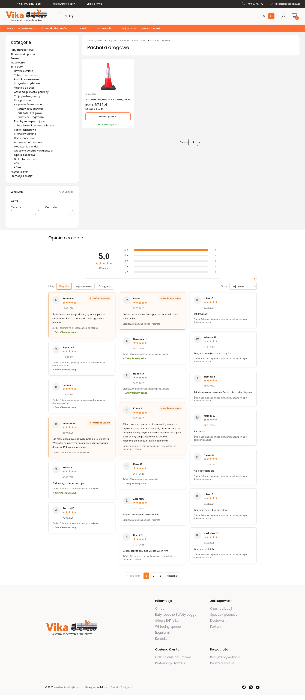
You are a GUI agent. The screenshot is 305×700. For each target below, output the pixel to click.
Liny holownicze (23, 71)
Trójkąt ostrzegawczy (27, 96)
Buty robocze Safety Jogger (176, 614)
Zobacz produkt (108, 116)
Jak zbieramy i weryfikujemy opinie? (254, 278)
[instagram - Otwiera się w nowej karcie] (251, 687)
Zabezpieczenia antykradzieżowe (34, 125)
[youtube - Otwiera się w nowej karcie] (258, 687)
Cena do (51, 207)
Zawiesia (16, 58)
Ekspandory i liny (24, 138)
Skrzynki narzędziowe (27, 83)
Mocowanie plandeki (26, 146)
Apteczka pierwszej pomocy (31, 92)
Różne (17, 167)
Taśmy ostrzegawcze (30, 117)
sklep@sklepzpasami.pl (287, 3)
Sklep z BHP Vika (167, 620)
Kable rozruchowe (25, 130)
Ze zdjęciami (105, 286)
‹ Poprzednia (133, 575)
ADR (16, 163)
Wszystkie (64, 286)
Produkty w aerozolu (26, 79)
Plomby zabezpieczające (29, 121)
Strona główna (95, 40)
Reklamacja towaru (170, 663)
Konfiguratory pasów (64, 3)
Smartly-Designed (121, 687)
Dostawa (217, 620)
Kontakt (161, 639)
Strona (184, 142)
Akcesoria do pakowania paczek (33, 150)
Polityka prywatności (225, 657)
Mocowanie (18, 62)
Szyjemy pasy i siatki (30, 3)
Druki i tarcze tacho (26, 159)
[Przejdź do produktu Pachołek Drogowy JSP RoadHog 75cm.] (108, 77)
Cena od (17, 207)
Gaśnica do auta (24, 87)
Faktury (215, 627)
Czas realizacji (221, 608)
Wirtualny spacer (168, 627)
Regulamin (163, 633)
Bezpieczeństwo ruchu (28, 104)
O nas (159, 608)
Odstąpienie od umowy (173, 657)
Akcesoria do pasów (23, 54)
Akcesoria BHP (19, 171)
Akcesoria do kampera (28, 142)
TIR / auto (17, 66)
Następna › (172, 575)
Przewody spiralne (25, 134)
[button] (271, 16)
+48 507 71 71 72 (254, 3)
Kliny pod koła (22, 100)
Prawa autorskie (222, 663)
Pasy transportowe (22, 50)
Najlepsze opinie (84, 286)
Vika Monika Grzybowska (68, 687)
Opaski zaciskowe (25, 155)
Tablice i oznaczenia (26, 75)
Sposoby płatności (224, 614)
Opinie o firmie (94, 3)
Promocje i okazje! (22, 176)
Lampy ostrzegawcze (30, 109)
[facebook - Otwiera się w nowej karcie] (244, 687)
